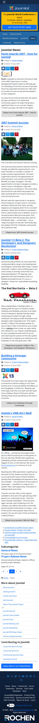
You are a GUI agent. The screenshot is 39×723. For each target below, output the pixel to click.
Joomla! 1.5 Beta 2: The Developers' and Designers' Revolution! (18, 243)
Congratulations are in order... (16, 537)
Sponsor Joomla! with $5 (25, 697)
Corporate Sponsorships (12, 646)
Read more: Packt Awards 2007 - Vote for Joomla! (20, 113)
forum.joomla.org (8, 465)
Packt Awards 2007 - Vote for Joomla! (19, 55)
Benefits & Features (10, 38)
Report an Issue (23, 700)
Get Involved (8, 600)
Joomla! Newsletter (10, 628)
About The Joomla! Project (13, 604)
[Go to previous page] (7, 571)
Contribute (7, 43)
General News (17, 60)
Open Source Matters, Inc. (24, 710)
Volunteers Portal (10, 659)
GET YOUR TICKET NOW (19, 27)
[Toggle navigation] (4, 2)
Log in (33, 700)
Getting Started (9, 592)
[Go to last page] (20, 571)
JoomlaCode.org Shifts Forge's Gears (19, 527)
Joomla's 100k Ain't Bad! (16, 413)
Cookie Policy (9, 697)
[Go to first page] (3, 571)
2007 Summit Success (14, 122)
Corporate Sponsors (11, 651)
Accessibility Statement (13, 695)
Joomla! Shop (8, 619)
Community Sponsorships (13, 655)
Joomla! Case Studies (11, 615)
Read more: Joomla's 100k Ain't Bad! (20, 520)
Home (5, 34)
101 (12, 571)
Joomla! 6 (24, 38)
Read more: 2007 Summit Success (20, 232)
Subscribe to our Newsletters (17, 666)
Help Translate (9, 700)
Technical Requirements (12, 636)
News (33, 38)
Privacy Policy (29, 695)
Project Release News (20, 249)
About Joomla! (15, 34)
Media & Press (19, 43)
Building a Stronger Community (13, 357)
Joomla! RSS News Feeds (12, 632)
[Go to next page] (16, 571)
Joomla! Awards (9, 611)
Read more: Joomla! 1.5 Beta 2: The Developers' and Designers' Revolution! (19, 346)
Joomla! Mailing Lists (11, 624)
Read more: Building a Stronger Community (20, 404)
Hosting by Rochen (19, 722)
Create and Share (10, 596)
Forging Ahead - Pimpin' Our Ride (18, 530)
